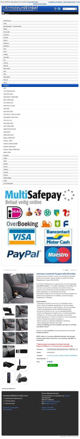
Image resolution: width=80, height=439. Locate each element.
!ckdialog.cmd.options (55, 2)
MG (5, 71)
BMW (5, 29)
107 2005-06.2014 (9, 91)
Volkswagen (7, 178)
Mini (5, 74)
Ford (5, 51)
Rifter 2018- (7, 152)
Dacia (5, 40)
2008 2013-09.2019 (10, 129)
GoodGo (67, 396)
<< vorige (66, 269)
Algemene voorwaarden (10, 407)
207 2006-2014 (8, 103)
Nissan (6, 80)
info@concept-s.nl (50, 403)
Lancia (6, 63)
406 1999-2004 (8, 123)
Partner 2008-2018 (9, 146)
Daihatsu (6, 46)
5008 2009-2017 (9, 135)
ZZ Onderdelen (8, 183)
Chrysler (6, 35)
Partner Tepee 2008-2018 (12, 149)
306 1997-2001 (8, 111)
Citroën (6, 37)
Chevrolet (7, 32)
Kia (5, 60)
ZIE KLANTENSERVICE (52, 401)
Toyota (6, 175)
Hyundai (6, 57)
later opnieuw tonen (69, 2)
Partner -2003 (8, 141)
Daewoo (6, 43)
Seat (5, 161)
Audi (5, 23)
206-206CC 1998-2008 (11, 97)
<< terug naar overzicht (9, 269)
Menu (6, 14)
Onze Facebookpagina (49, 409)
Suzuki (6, 172)
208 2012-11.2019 (9, 106)
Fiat (5, 49)
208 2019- (7, 108)
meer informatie (33, 2)
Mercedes (7, 68)
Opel (5, 82)
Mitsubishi (7, 77)
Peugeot (6, 85)
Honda (6, 54)
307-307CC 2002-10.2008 (12, 114)
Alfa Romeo (7, 20)
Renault (6, 155)
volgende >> (74, 269)
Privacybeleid (7, 409)
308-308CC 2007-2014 (11, 117)
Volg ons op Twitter (48, 407)
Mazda (6, 66)
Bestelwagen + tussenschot (12, 26)
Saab (5, 158)
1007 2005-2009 (9, 126)
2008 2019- (7, 132)
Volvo (5, 180)
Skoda (6, 164)
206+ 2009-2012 (9, 100)
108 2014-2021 (8, 94)
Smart (5, 166)
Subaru (6, 169)
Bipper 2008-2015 (9, 138)
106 (5, 88)
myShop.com (11, 388)
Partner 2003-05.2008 (10, 143)
